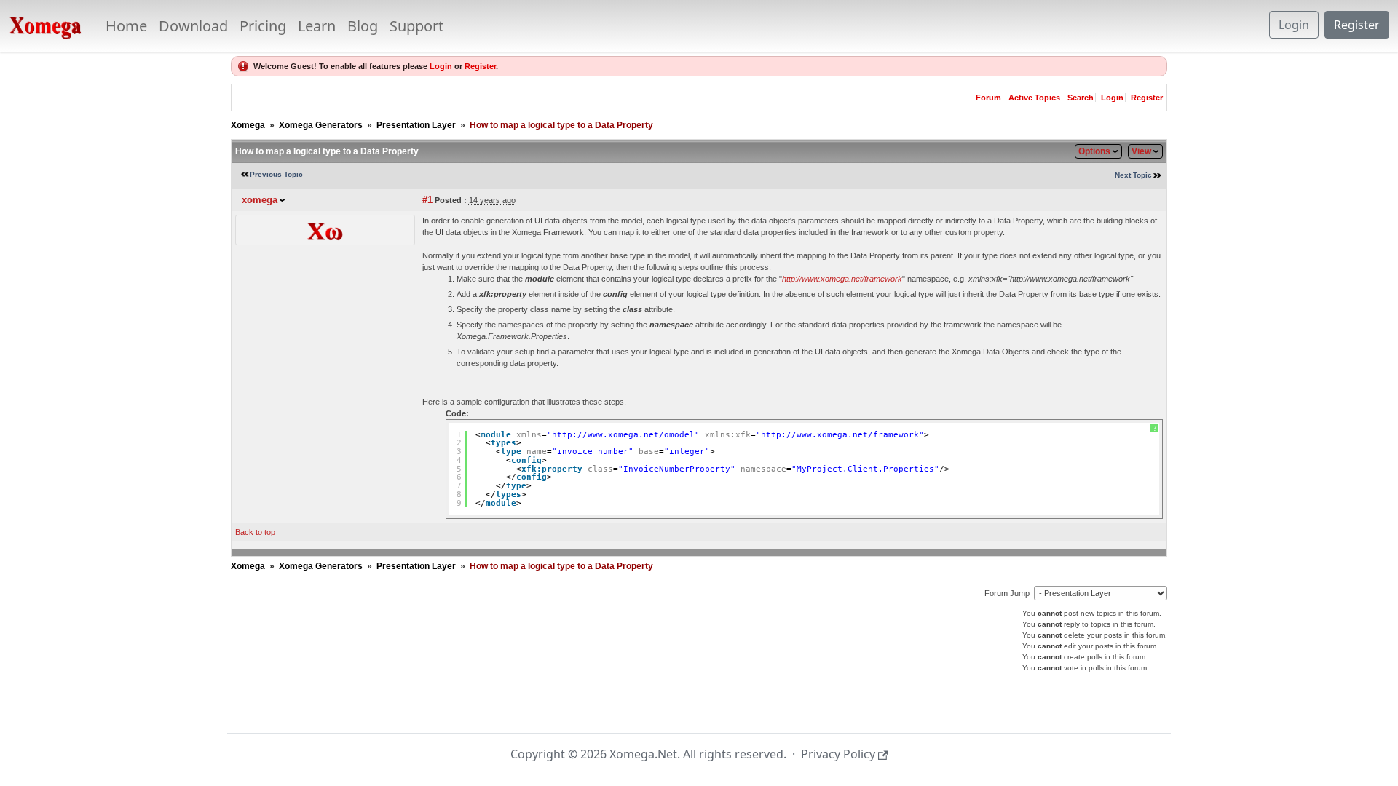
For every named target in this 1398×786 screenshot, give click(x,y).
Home (126, 26)
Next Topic (1133, 175)
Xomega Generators (321, 125)
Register (1357, 25)
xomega (259, 199)
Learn (317, 26)
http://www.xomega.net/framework (842, 278)
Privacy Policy (838, 754)
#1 (427, 199)
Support (416, 26)
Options (1094, 151)
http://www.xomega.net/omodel (623, 435)
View (1141, 151)
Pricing (263, 26)
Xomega (248, 125)
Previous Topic (276, 174)
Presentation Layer (416, 125)
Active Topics (1034, 97)
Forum (988, 97)
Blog (362, 26)
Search (1080, 97)
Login (1294, 25)
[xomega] (325, 229)
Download (193, 26)
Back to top (255, 532)
